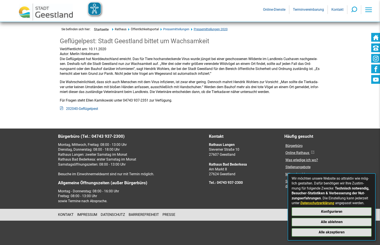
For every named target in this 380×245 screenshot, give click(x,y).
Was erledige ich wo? (301, 160)
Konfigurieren (331, 211)
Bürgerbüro (294, 146)
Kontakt (66, 215)
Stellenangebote (298, 167)
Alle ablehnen (332, 222)
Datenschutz (113, 215)
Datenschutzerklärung (317, 203)
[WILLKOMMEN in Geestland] (46, 11)
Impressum (87, 215)
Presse (169, 215)
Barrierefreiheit (144, 215)
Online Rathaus (297, 153)
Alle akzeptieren (332, 232)
